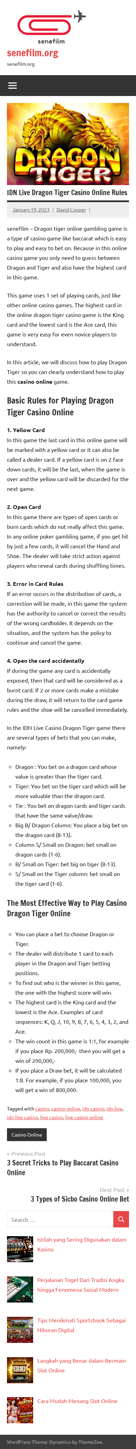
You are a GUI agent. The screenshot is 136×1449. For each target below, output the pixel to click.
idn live (114, 1108)
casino (42, 1108)
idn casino (93, 1108)
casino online (65, 1108)
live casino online (84, 1117)
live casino (51, 1117)
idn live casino (22, 1117)
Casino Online (27, 1134)
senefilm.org (32, 52)
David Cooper (71, 209)
